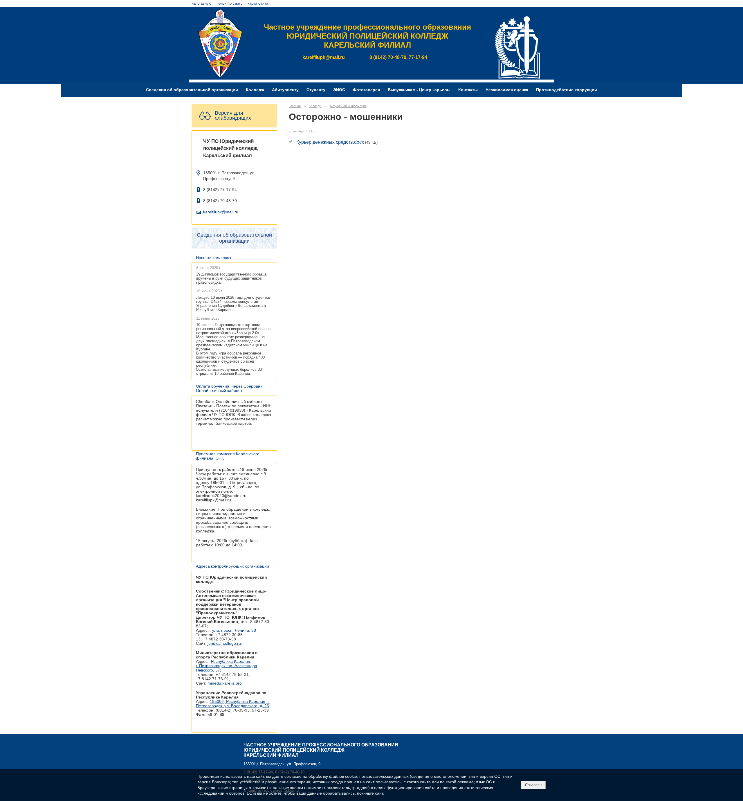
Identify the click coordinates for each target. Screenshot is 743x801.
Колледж (255, 90)
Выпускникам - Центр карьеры (419, 90)
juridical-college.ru (224, 643)
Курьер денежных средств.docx (330, 142)
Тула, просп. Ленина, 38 (233, 630)
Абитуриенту (285, 90)
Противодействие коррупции (566, 90)
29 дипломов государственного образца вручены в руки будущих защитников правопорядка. (231, 278)
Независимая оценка (507, 90)
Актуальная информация (348, 106)
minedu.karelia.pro (225, 683)
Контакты (468, 90)
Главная (295, 106)
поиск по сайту (230, 3)
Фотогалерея (366, 90)
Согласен (533, 785)
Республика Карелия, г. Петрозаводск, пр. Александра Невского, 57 (226, 665)
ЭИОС (339, 90)
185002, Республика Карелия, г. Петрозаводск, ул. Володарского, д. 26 (233, 703)
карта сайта (258, 3)
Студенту (315, 90)
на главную (202, 3)
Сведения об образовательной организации (192, 90)
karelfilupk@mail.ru (220, 212)
